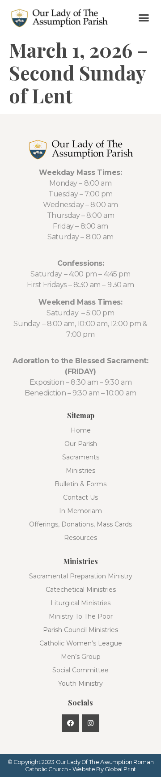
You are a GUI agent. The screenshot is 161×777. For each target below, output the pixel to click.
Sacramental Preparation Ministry (80, 576)
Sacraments (80, 457)
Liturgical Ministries (80, 603)
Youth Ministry (80, 683)
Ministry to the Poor (81, 616)
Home (81, 430)
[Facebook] (70, 723)
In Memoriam (80, 511)
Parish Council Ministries (80, 630)
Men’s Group (81, 657)
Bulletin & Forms (80, 484)
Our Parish (80, 444)
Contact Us (80, 497)
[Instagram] (90, 723)
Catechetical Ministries (81, 590)
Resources (80, 538)
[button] (144, 17)
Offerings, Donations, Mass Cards (80, 524)
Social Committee (80, 670)
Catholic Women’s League (80, 643)
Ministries (80, 471)
